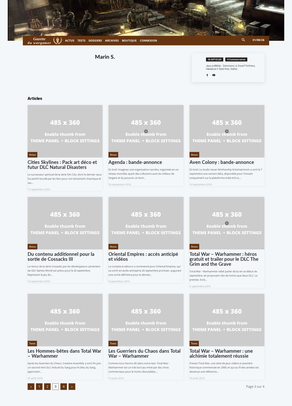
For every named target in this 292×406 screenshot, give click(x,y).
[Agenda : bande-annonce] (145, 131)
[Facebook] (207, 74)
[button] (243, 40)
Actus (32, 154)
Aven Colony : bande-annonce (222, 162)
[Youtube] (214, 74)
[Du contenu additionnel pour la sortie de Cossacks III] (65, 223)
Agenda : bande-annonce (135, 162)
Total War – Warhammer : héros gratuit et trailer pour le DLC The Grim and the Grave (224, 259)
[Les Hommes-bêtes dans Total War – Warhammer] (65, 320)
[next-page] (72, 386)
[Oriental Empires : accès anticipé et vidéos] (145, 223)
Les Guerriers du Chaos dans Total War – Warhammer (144, 354)
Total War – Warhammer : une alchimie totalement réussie (221, 354)
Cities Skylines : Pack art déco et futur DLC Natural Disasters (62, 165)
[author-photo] (201, 67)
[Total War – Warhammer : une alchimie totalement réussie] (227, 320)
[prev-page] (31, 386)
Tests (32, 343)
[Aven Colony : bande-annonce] (227, 131)
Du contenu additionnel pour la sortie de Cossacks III (61, 257)
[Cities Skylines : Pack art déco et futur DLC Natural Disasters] (65, 131)
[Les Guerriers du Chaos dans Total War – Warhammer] (145, 320)
